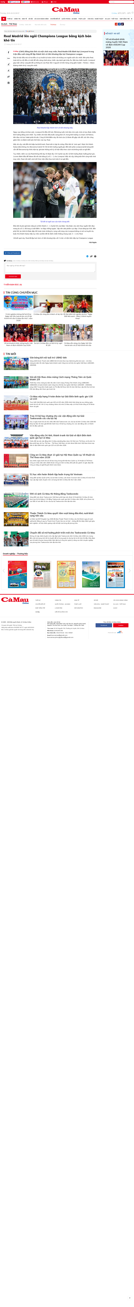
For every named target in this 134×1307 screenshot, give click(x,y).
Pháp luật (82, 19)
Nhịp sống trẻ (124, 19)
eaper (45, 2)
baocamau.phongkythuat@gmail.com (60, 637)
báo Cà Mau (17, 260)
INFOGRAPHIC (78, 608)
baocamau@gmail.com (59, 635)
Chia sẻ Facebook (13, 253)
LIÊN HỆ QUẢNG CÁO (61, 612)
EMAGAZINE (97, 608)
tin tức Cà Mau (49, 260)
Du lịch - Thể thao (111, 19)
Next (130, 570)
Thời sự (9, 19)
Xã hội (30, 19)
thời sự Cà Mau (39, 260)
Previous (4, 570)
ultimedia (35, 2)
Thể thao (53, 24)
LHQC (55, 2)
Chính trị (17, 19)
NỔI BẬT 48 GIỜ (112, 33)
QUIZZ (115, 608)
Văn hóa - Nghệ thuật (95, 19)
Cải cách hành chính (41, 19)
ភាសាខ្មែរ (3, 2)
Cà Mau (23, 260)
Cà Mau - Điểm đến (25, 24)
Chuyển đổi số (55, 19)
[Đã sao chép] (8, 77)
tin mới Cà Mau (30, 260)
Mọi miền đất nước (41, 24)
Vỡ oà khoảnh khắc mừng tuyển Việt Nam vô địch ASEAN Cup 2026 (117, 43)
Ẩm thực (62, 24)
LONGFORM (58, 608)
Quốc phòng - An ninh (69, 19)
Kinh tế (24, 19)
